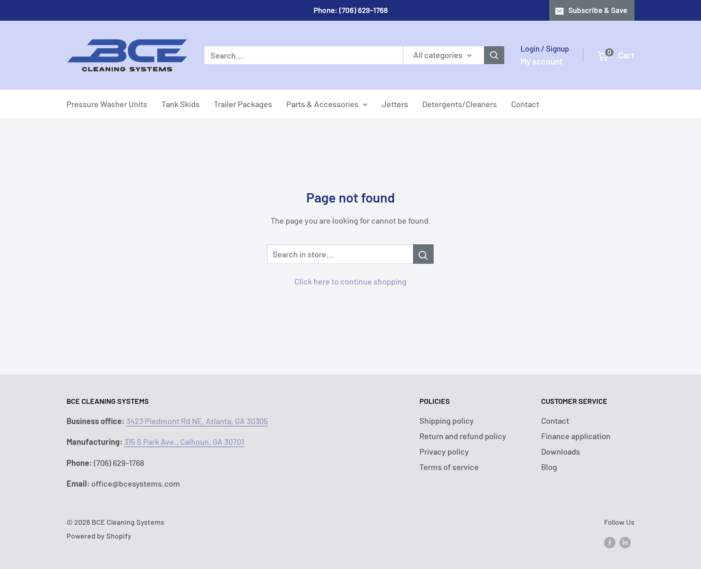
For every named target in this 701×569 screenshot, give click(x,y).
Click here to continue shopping (350, 281)
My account (541, 61)
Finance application (576, 436)
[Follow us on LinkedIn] (625, 542)
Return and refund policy (462, 436)
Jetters (395, 104)
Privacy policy (444, 451)
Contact (525, 104)
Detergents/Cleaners (459, 104)
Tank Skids (180, 104)
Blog (549, 467)
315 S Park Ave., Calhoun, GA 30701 (184, 441)
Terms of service (449, 467)
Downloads (560, 451)
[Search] (494, 55)
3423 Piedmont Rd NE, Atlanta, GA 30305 (197, 421)
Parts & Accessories (322, 104)
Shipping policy (446, 420)
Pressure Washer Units (107, 104)
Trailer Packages (243, 104)
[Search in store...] (423, 254)
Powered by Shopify (99, 535)
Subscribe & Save (597, 10)
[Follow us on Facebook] (609, 542)
